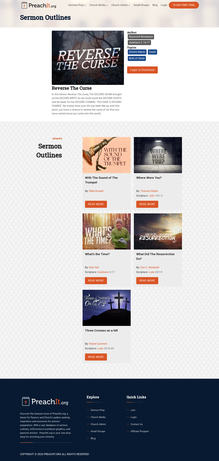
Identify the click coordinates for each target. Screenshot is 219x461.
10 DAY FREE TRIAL (184, 5)
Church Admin (98, 424)
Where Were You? (149, 178)
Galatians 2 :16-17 (139, 42)
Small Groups (141, 5)
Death (152, 51)
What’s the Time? (97, 254)
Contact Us (137, 424)
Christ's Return (137, 51)
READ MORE (96, 204)
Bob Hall (94, 267)
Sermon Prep (98, 410)
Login (134, 417)
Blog (155, 5)
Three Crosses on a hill (101, 330)
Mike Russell (96, 191)
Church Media (98, 417)
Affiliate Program (140, 431)
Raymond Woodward (141, 36)
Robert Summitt (98, 343)
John (152, 195)
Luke (151, 272)
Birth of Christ (137, 58)
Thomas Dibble (149, 191)
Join (133, 410)
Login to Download (142, 69)
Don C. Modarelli (149, 267)
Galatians (103, 272)
